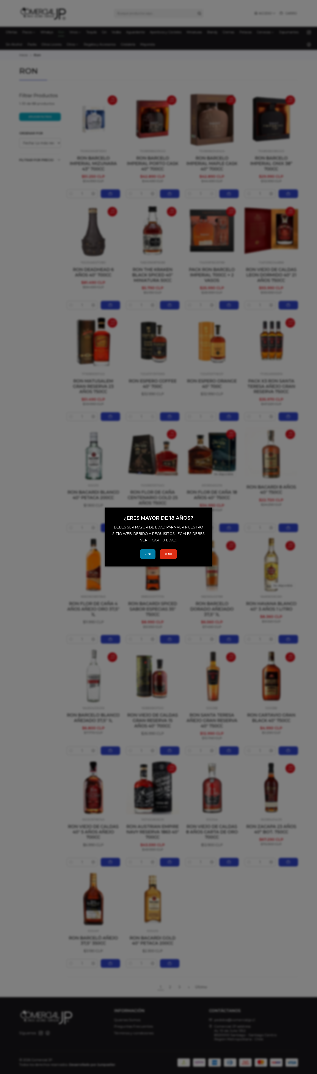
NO (169, 554)
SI (149, 554)
